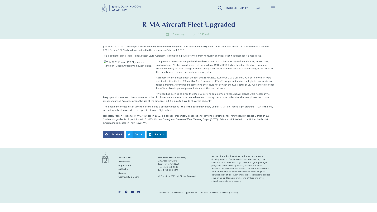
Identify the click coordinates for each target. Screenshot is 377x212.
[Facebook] (126, 192)
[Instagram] (120, 192)
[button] (219, 7)
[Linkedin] (138, 192)
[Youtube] (132, 192)
